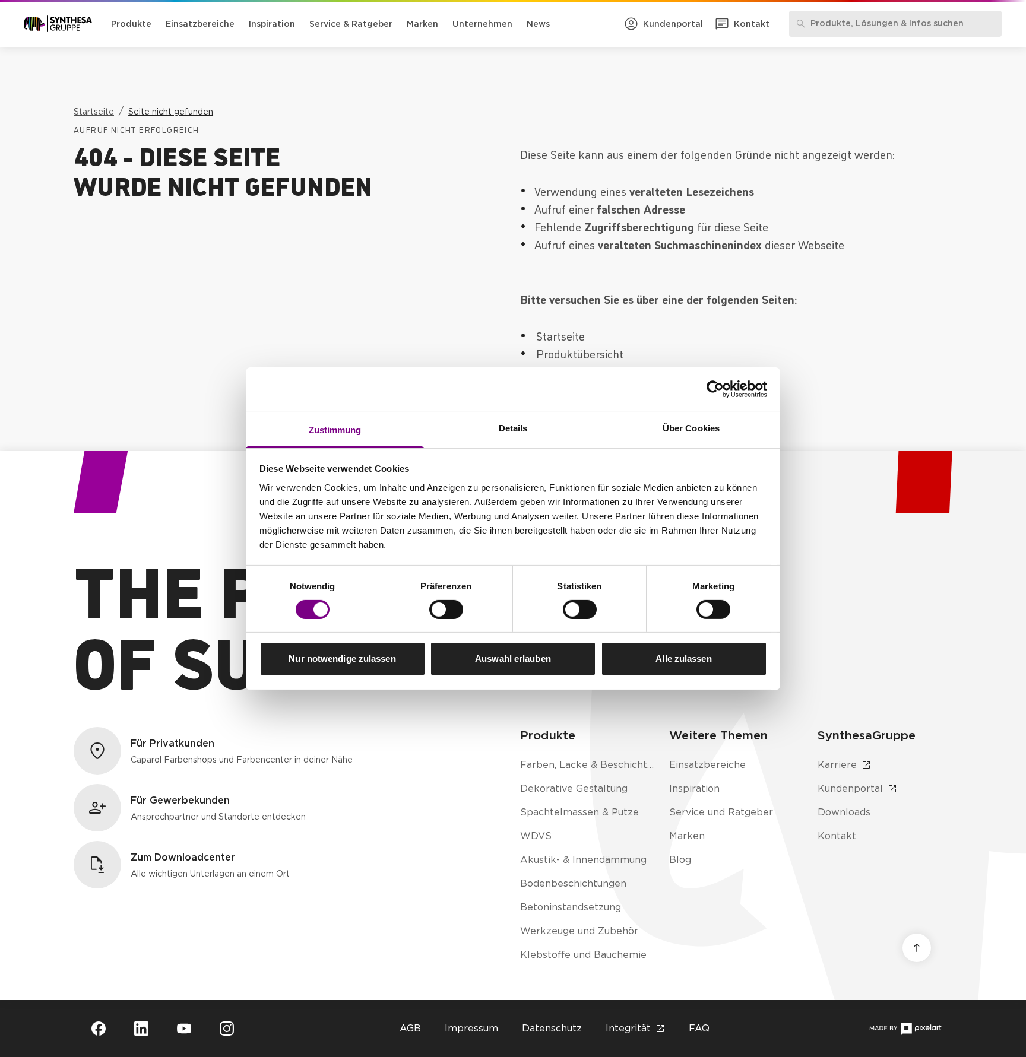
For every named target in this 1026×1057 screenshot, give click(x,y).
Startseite (560, 335)
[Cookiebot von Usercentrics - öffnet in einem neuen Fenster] (715, 389)
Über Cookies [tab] (691, 428)
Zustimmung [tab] (335, 429)
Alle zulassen (683, 658)
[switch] (446, 609)
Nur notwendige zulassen (342, 658)
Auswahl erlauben (513, 658)
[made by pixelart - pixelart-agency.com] (905, 1029)
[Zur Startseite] (58, 23)
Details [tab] (513, 428)
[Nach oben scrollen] (916, 948)
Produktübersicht (579, 353)
